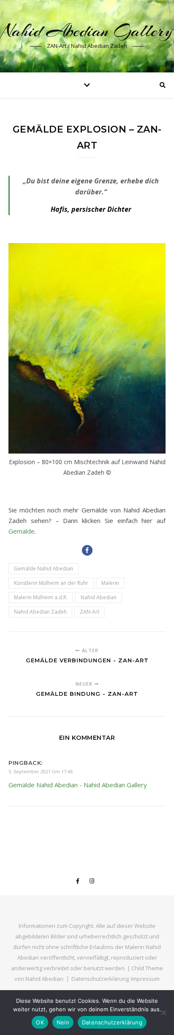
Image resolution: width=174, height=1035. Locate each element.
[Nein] (163, 1012)
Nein (63, 1022)
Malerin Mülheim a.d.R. (41, 597)
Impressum (145, 978)
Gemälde (21, 531)
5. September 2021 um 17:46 (40, 771)
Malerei (110, 583)
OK (40, 1022)
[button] (87, 550)
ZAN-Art (89, 611)
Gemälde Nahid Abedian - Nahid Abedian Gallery (77, 784)
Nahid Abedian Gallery (87, 30)
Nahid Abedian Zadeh (40, 611)
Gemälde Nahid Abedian (43, 568)
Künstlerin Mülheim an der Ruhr (51, 583)
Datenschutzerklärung (100, 978)
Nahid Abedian (99, 597)
